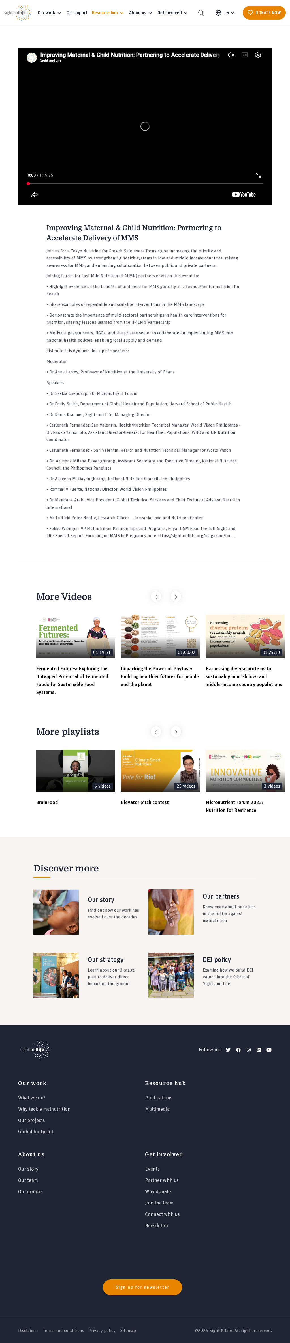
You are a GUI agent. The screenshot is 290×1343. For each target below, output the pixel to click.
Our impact (77, 12)
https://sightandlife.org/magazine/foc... (195, 535)
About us (31, 1154)
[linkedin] (259, 1050)
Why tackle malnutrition (44, 1109)
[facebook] (238, 1050)
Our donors (30, 1191)
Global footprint (35, 1131)
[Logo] (35, 1050)
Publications (158, 1097)
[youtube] (269, 1050)
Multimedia (157, 1109)
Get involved (164, 1154)
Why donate (158, 1191)
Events (152, 1169)
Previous (153, 593)
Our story (28, 1169)
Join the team (159, 1203)
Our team (28, 1180)
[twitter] (228, 1050)
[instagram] (248, 1050)
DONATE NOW (268, 12)
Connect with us (162, 1214)
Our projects (31, 1120)
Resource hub (165, 1083)
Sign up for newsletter (142, 1287)
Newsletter (157, 1225)
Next (173, 593)
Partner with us (162, 1180)
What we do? (32, 1097)
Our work (32, 1083)
